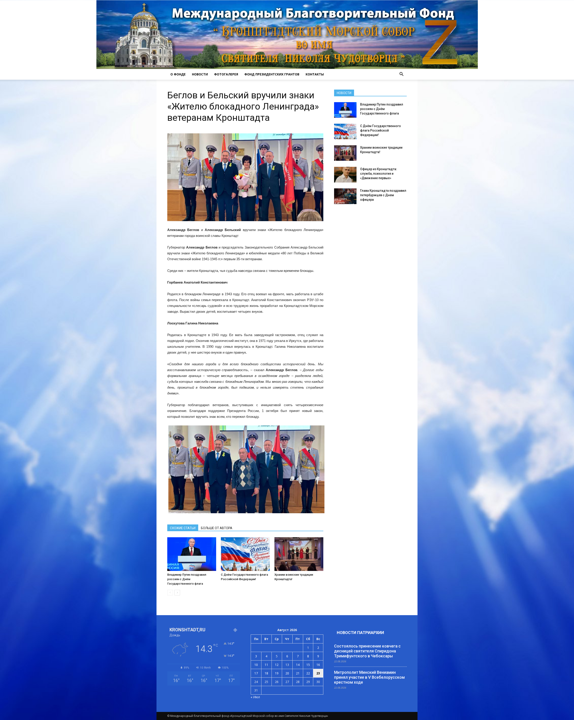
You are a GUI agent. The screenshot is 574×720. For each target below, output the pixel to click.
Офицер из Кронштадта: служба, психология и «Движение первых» (378, 173)
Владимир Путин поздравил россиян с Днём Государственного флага (186, 579)
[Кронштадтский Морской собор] (287, 34)
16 (318, 665)
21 (298, 673)
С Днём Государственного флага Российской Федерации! (380, 130)
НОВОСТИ (200, 74)
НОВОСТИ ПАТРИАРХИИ (360, 632)
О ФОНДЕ (178, 74)
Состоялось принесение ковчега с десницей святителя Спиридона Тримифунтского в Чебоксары (367, 651)
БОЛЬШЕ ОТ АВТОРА (216, 528)
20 (287, 673)
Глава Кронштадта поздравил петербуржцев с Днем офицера (383, 195)
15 (308, 665)
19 (276, 673)
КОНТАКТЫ (315, 74)
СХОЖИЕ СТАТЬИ (183, 528)
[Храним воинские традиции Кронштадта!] (298, 554)
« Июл (255, 697)
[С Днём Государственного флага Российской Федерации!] (245, 554)
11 (266, 665)
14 (298, 665)
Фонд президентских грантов (271, 74)
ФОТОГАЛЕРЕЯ (226, 74)
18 (266, 673)
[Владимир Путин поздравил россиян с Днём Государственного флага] (191, 554)
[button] (401, 74)
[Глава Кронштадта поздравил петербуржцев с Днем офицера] (345, 196)
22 (308, 673)
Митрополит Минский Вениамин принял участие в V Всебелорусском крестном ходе (369, 677)
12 (276, 665)
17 (256, 673)
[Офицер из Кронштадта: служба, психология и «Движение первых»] (345, 175)
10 (256, 665)
